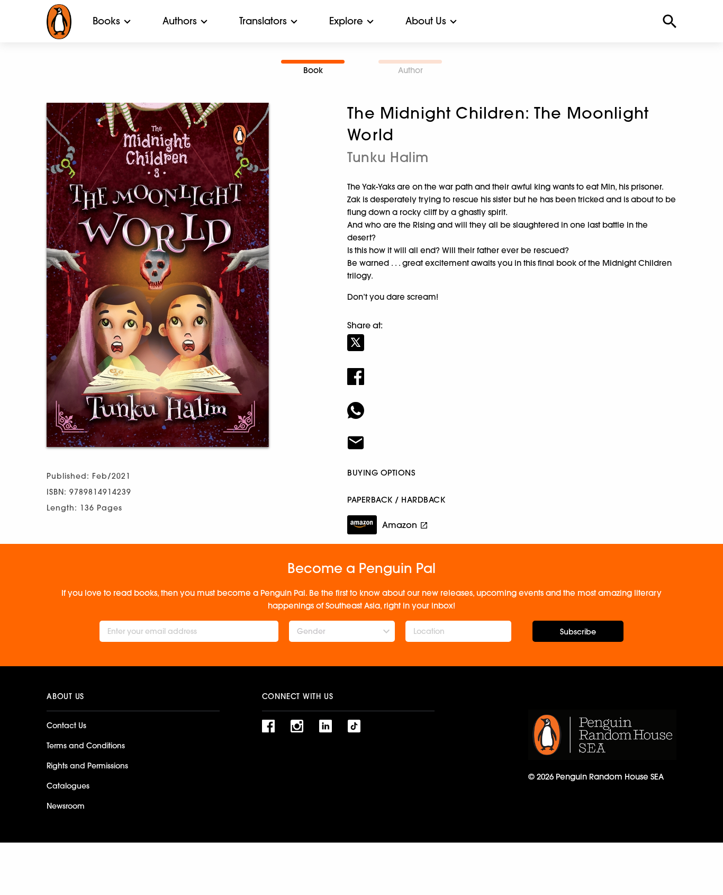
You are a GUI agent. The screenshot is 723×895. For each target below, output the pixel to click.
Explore (346, 21)
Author (410, 70)
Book (313, 70)
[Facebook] (511, 369)
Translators (263, 21)
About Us (425, 21)
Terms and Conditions (86, 745)
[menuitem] (106, 21)
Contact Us (66, 725)
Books (106, 21)
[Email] (511, 436)
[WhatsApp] (511, 403)
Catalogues (68, 786)
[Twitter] (511, 335)
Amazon (399, 525)
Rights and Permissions (87, 766)
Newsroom (66, 806)
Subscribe (578, 632)
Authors (179, 21)
